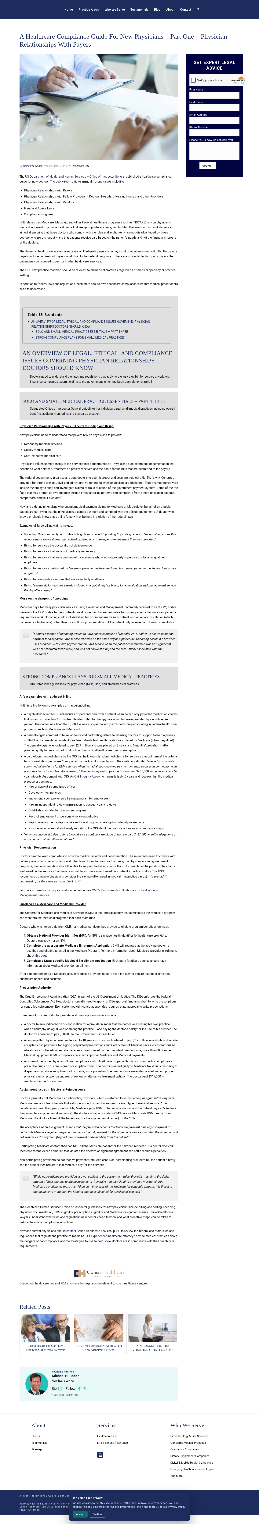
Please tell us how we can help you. (211, 140)
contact (71, 1231)
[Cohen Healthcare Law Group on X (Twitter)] (85, 1388)
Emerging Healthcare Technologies (192, 1469)
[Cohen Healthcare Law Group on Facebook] (79, 1388)
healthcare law (44, 1283)
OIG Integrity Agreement (90, 776)
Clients (35, 1436)
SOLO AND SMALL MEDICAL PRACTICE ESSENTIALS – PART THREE (82, 331)
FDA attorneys (69, 1283)
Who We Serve (115, 9)
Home (68, 9)
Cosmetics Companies (184, 1449)
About (170, 9)
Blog (157, 9)
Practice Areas (88, 9)
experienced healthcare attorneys (113, 1236)
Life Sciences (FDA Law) (112, 1442)
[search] (198, 9)
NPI (62, 940)
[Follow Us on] (100, 1455)
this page (41, 955)
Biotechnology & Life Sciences (189, 1436)
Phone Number (198, 127)
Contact (185, 9)
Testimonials (139, 9)
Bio (54, 1388)
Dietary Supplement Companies (190, 1456)
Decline (97, 1514)
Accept (80, 1514)
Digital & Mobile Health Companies (191, 1462)
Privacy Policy (176, 1506)
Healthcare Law (80, 165)
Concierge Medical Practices (188, 1442)
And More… (177, 1476)
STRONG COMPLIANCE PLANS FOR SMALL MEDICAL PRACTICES (80, 337)
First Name (196, 89)
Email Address (198, 114)
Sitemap (36, 1449)
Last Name (196, 102)
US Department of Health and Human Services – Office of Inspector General (75, 176)
